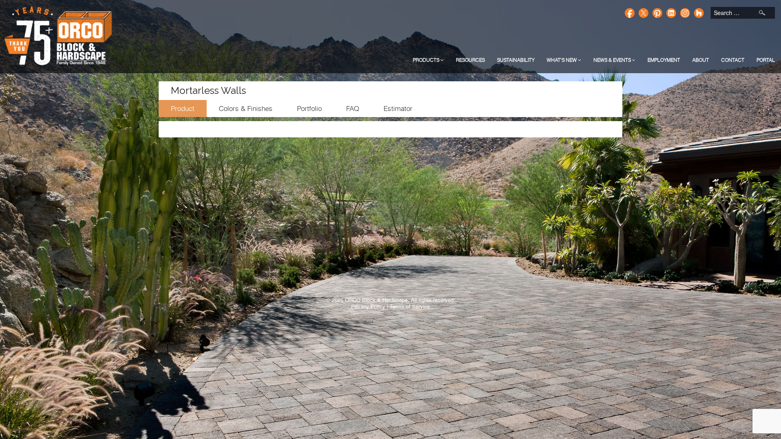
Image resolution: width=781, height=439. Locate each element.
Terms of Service (410, 306)
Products (427, 60)
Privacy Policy (368, 306)
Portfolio (309, 108)
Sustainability (515, 60)
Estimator (398, 108)
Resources (470, 60)
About (700, 60)
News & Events (612, 60)
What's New (562, 60)
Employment (664, 60)
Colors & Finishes (246, 108)
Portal (766, 60)
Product (182, 108)
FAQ (352, 108)
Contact (732, 60)
